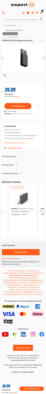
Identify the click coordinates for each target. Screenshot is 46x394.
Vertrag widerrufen (35, 280)
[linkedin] (23, 334)
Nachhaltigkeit (28, 292)
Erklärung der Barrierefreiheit (14, 280)
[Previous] (2, 58)
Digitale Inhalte (31, 271)
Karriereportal (31, 290)
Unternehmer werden (13, 292)
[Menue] (3, 13)
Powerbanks (11, 25)
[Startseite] (4, 25)
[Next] (44, 58)
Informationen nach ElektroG (31, 273)
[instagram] (33, 334)
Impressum (32, 278)
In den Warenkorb (18, 106)
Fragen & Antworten (16, 290)
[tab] (4, 75)
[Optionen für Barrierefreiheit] (23, 13)
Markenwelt (12, 287)
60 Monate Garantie (31, 285)
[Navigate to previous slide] (2, 211)
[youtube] (5, 334)
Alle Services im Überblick (28, 287)
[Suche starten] (41, 19)
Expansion (28, 294)
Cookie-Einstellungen (16, 271)
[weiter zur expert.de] (11, 377)
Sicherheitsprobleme (11, 282)
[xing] (15, 334)
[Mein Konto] (32, 13)
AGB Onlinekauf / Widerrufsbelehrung (23, 275)
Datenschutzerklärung (17, 278)
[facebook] (41, 334)
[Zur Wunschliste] (28, 12)
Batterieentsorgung (11, 273)
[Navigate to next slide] (44, 211)
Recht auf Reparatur (14, 285)
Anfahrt (24, 282)
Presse (38, 292)
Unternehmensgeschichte (12, 294)
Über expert (38, 294)
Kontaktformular (35, 282)
